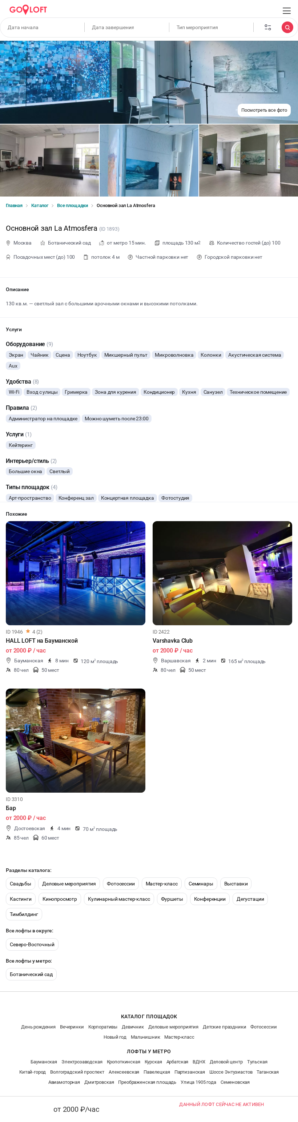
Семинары (201, 884)
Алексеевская (124, 1072)
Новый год (115, 1037)
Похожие (16, 514)
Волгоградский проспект (77, 1072)
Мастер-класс (162, 884)
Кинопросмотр (60, 899)
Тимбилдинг (24, 914)
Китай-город (32, 1072)
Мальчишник (145, 1037)
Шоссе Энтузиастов (230, 1072)
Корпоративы (102, 1027)
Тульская (257, 1061)
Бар (11, 808)
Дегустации (250, 899)
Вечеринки (72, 1027)
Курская (153, 1061)
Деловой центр (226, 1061)
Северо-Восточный (32, 944)
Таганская (268, 1072)
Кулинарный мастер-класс (119, 899)
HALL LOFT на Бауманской (42, 640)
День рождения (38, 1027)
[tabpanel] (75, 573)
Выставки (236, 884)
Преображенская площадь (147, 1082)
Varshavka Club (173, 640)
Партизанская (189, 1072)
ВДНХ (199, 1061)
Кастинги (21, 899)
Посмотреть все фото (264, 110)
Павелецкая (157, 1072)
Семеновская (235, 1082)
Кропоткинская (123, 1061)
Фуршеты (172, 899)
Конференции (210, 899)
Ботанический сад (31, 974)
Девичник (133, 1027)
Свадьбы (20, 884)
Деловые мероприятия (69, 884)
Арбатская (177, 1061)
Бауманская (44, 1061)
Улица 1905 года (198, 1082)
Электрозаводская (81, 1061)
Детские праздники (224, 1027)
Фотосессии (121, 884)
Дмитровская (99, 1082)
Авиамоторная (64, 1082)
